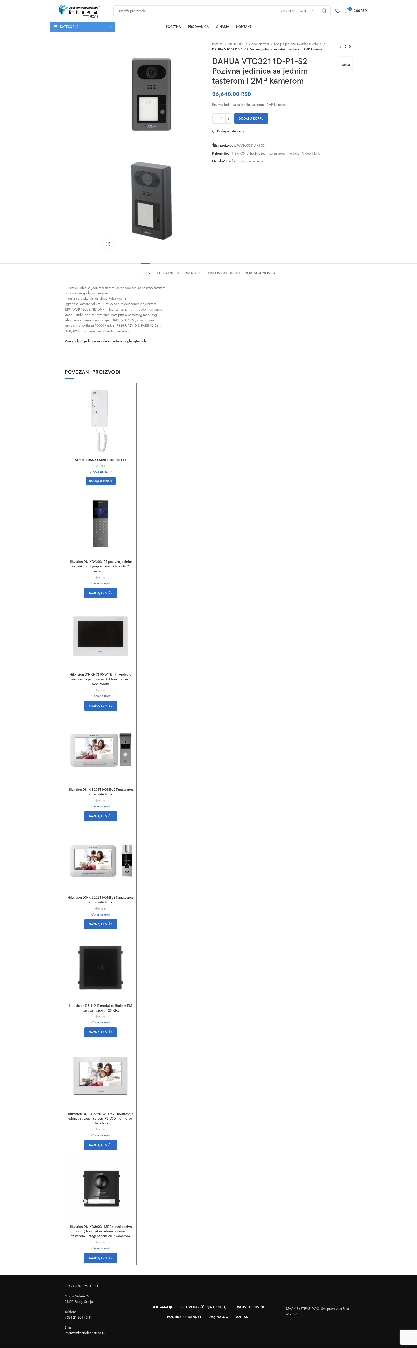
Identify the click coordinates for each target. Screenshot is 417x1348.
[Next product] (350, 46)
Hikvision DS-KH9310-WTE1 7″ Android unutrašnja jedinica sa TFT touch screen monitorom (100, 679)
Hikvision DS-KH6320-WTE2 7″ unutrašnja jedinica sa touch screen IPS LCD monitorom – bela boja (100, 1118)
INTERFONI (236, 44)
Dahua (345, 65)
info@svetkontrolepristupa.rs (85, 1333)
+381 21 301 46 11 (78, 1317)
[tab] (145, 270)
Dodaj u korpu (251, 118)
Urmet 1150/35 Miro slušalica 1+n (100, 460)
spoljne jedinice (251, 161)
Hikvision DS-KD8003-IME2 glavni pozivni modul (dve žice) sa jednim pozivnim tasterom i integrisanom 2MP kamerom (101, 1231)
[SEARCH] (324, 10)
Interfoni (231, 161)
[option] (79, 56)
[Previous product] (340, 46)
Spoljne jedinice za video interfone (298, 44)
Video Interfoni (259, 44)
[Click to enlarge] (108, 244)
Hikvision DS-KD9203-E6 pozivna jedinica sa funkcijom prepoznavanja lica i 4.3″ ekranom (100, 566)
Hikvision (101, 577)
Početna (217, 44)
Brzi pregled (130, 393)
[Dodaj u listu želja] (130, 404)
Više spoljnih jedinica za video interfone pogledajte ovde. (106, 341)
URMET (100, 466)
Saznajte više (100, 593)
